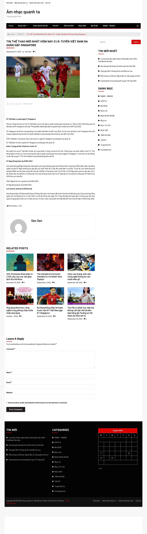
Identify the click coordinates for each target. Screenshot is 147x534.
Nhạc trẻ (103, 121)
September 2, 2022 (44, 282)
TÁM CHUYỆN (68, 26)
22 (129, 453)
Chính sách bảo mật (36, 3)
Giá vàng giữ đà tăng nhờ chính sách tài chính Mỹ (117, 66)
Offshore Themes (57, 501)
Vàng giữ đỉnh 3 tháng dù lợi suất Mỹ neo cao (116, 71)
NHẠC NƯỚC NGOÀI (40, 26)
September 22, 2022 (44, 316)
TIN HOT (56, 26)
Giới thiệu (9, 3)
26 (112, 458)
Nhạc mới (103, 111)
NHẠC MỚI (82, 26)
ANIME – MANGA (109, 26)
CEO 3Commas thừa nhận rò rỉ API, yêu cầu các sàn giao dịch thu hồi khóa (19, 277)
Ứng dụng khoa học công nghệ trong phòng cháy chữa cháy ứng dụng (19, 310)
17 (101, 453)
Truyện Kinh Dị (105, 145)
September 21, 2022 (13, 52)
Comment (10, 349)
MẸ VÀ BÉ (94, 26)
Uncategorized (105, 150)
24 (101, 458)
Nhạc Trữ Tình (105, 125)
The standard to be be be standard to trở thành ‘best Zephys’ (49, 277)
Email (9, 382)
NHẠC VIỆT (22, 26)
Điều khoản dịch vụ (21, 3)
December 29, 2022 (13, 282)
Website (9, 393)
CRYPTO (103, 101)
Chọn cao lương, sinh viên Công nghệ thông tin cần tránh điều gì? (79, 277)
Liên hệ (47, 3)
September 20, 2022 (75, 319)
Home (11, 26)
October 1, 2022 (12, 316)
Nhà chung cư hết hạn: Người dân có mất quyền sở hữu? (120, 76)
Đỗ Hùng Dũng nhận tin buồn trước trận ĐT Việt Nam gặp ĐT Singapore (50, 310)
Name (9, 372)
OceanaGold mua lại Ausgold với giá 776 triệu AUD (118, 81)
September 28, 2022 (75, 282)
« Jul (100, 468)
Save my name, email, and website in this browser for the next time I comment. (37, 403)
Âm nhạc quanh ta (23, 12)
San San (28, 52)
